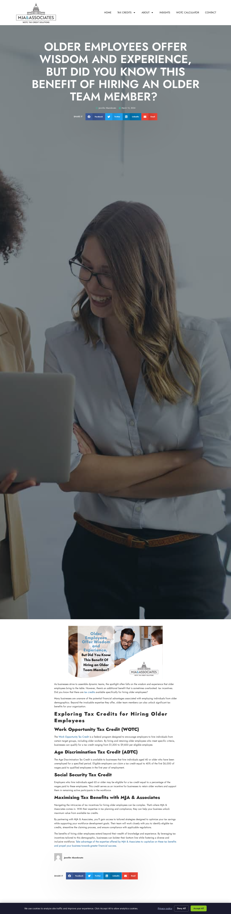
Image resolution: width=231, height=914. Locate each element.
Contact (210, 12)
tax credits (90, 692)
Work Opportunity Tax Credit (74, 737)
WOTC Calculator (187, 12)
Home (107, 12)
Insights (165, 12)
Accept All (198, 908)
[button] (95, 116)
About (145, 12)
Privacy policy (165, 908)
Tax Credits (124, 12)
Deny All (181, 908)
